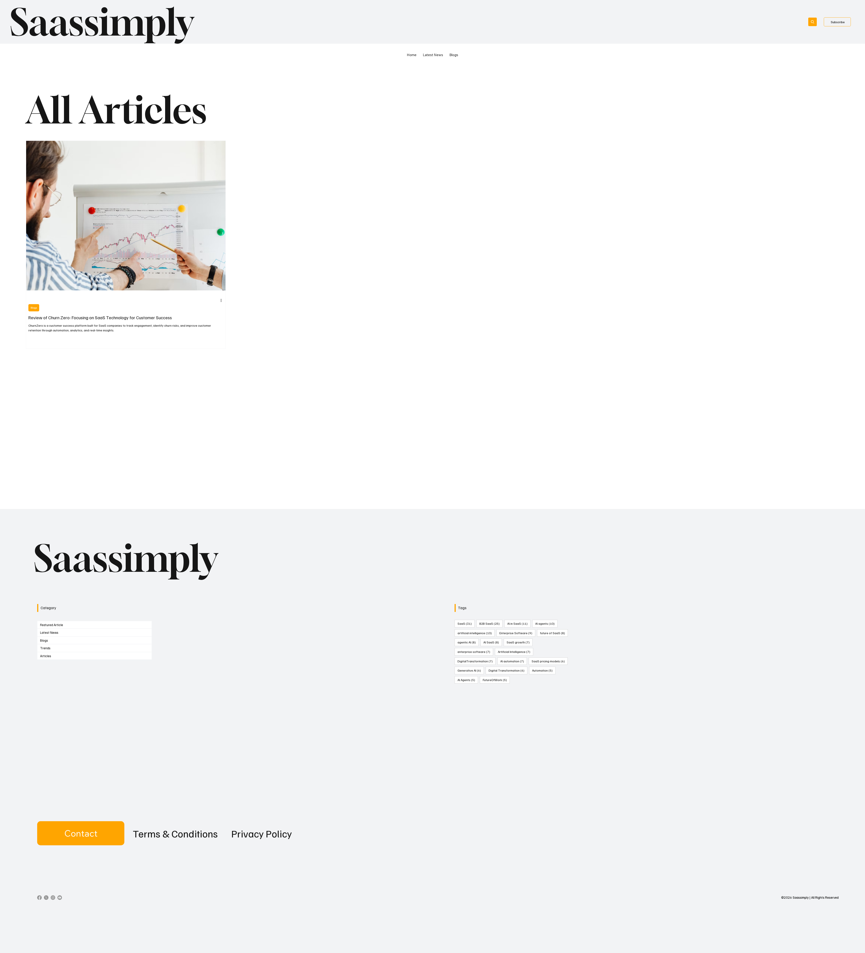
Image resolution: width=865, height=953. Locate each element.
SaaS (466, 623)
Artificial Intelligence (515, 652)
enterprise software (475, 652)
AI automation (513, 661)
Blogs (34, 307)
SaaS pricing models (550, 661)
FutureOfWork (496, 680)
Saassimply (101, 22)
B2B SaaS (491, 623)
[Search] (812, 21)
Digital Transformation (508, 670)
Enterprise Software (517, 633)
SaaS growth (520, 642)
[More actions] (222, 300)
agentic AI (468, 642)
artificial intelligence (476, 633)
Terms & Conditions (175, 833)
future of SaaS (554, 633)
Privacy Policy (261, 833)
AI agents (546, 623)
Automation (543, 670)
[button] (80, 833)
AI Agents (468, 680)
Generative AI (471, 670)
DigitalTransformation (477, 661)
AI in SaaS (518, 623)
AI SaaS (492, 642)
